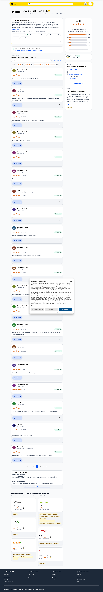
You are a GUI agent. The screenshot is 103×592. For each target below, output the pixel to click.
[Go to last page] (53, 466)
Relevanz (58, 60)
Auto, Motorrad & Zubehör (18, 554)
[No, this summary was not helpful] (61, 42)
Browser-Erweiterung (8, 581)
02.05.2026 (23, 408)
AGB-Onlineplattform (38, 589)
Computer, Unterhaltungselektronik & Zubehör (49, 516)
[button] (85, 3)
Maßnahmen (20, 476)
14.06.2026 (23, 232)
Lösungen (79, 576)
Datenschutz (14, 589)
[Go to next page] (50, 466)
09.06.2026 (23, 252)
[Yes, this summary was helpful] (58, 42)
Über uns (54, 576)
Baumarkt (70, 107)
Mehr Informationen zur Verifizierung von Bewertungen (37, 486)
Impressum (7, 589)
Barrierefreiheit (28, 589)
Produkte (79, 574)
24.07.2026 (23, 157)
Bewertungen (7, 577)
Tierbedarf (15, 559)
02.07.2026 (23, 175)
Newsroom (54, 577)
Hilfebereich (31, 576)
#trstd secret (6, 579)
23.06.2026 (23, 290)
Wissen (78, 581)
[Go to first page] (21, 466)
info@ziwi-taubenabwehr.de (76, 74)
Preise (78, 577)
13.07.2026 (23, 389)
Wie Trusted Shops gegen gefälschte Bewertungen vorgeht (29, 50)
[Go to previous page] (24, 466)
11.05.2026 (23, 452)
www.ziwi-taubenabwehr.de (75, 72)
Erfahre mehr (46, 495)
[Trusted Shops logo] (14, 4)
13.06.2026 (23, 429)
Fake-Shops (31, 574)
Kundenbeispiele (81, 579)
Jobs (53, 579)
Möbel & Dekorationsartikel (26, 556)
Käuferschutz (7, 576)
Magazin (54, 574)
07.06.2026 (23, 116)
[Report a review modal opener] (59, 83)
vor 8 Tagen (24, 311)
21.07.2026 (23, 213)
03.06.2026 (23, 369)
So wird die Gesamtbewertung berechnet (78, 49)
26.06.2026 (23, 137)
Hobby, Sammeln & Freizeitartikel (47, 523)
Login (78, 583)
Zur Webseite (77, 83)
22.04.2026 (23, 329)
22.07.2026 (23, 195)
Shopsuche (30, 577)
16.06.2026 (23, 75)
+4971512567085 (73, 69)
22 (46, 466)
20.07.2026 (23, 272)
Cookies (20, 589)
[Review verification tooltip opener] (49, 11)
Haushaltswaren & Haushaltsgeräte (47, 521)
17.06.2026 (23, 95)
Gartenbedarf (16, 556)
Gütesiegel (6, 574)
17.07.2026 (23, 351)
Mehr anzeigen (73, 78)
